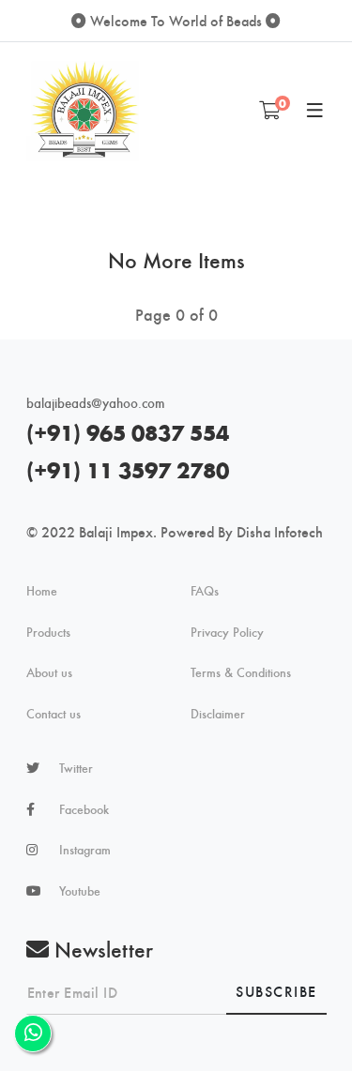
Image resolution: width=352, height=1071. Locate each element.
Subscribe (276, 991)
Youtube (79, 890)
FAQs (205, 590)
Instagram (85, 849)
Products (48, 632)
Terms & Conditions (241, 672)
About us (49, 672)
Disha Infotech (280, 531)
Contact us (53, 713)
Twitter (76, 768)
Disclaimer (218, 713)
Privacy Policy (227, 632)
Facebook (84, 809)
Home (41, 590)
